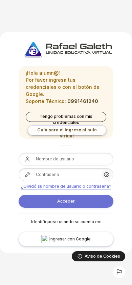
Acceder (66, 201)
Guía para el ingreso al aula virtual (67, 131)
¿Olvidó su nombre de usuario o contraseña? (66, 186)
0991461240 (82, 101)
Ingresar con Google (70, 238)
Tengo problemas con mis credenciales (66, 118)
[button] (119, 272)
